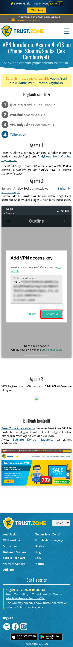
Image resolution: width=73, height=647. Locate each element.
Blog (38, 552)
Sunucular (10, 546)
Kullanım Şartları (14, 552)
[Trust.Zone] (22, 31)
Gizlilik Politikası (14, 558)
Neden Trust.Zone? (48, 534)
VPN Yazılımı (11, 540)
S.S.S (38, 558)
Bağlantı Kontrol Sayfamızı (33, 439)
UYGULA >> (36, 10)
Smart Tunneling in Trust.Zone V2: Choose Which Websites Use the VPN (34, 596)
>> (28, 20)
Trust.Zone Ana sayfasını (18, 428)
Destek (39, 546)
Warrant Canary (14, 563)
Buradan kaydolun (48, 83)
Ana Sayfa (10, 534)
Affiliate (8, 569)
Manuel (40, 563)
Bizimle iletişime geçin (50, 540)
